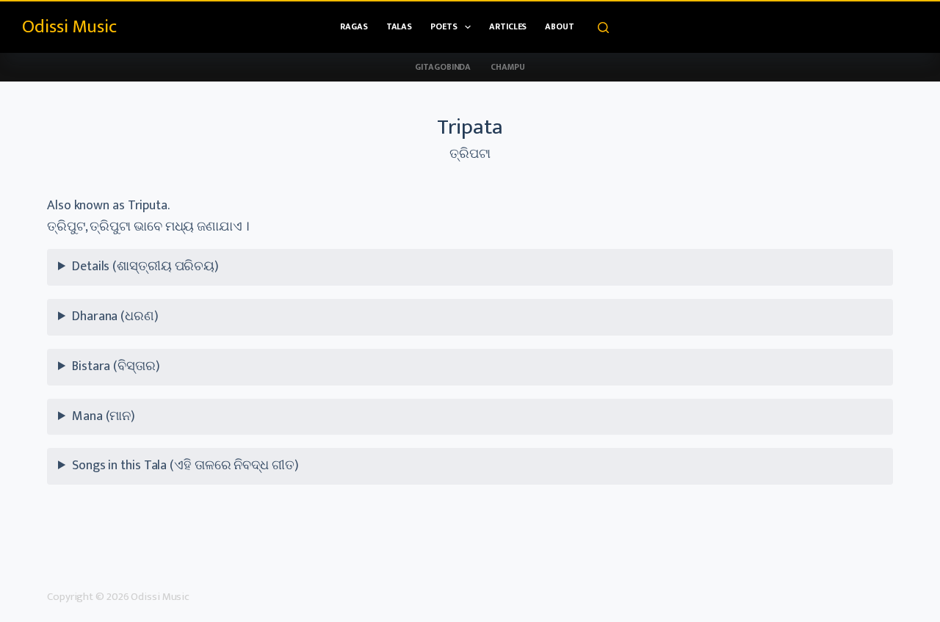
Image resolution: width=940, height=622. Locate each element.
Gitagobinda (443, 66)
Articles (508, 26)
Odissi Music (69, 27)
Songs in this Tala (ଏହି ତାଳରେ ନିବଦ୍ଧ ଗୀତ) (185, 466)
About (559, 26)
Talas (399, 26)
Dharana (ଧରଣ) (115, 316)
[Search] (603, 27)
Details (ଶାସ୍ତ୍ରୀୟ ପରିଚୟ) (145, 267)
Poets (444, 26)
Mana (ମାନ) (103, 416)
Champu (507, 66)
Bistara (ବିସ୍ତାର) (116, 366)
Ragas (354, 26)
